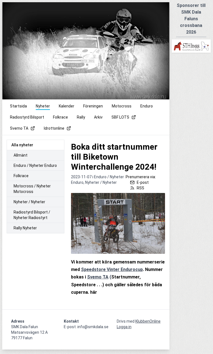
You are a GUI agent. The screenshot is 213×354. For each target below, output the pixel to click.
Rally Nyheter (25, 228)
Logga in (124, 327)
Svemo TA (97, 277)
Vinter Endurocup (124, 269)
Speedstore (93, 269)
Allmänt (20, 155)
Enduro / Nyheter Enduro (35, 165)
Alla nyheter (22, 145)
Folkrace (21, 176)
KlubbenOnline (148, 321)
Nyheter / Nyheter (29, 202)
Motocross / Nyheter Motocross (32, 189)
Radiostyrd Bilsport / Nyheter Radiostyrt (32, 215)
